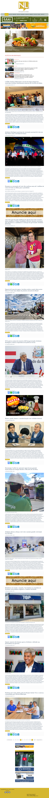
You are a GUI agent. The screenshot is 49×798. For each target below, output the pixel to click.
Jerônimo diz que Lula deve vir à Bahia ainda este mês (25, 61)
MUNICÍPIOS (23, 14)
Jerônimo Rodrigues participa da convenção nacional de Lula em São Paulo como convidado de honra (24, 132)
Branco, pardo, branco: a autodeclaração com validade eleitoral (23, 418)
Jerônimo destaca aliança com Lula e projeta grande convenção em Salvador (23, 532)
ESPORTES (27, 14)
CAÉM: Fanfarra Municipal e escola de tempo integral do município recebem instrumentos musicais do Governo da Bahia (23, 82)
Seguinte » (39, 740)
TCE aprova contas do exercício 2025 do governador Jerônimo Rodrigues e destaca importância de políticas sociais (23, 341)
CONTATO (42, 14)
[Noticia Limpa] (24, 6)
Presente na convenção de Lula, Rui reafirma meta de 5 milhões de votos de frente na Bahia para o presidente (24, 186)
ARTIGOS (18, 14)
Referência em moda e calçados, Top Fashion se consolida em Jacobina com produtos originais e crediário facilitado (23, 588)
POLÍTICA (10, 14)
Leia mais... (7, 123)
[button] (7, 42)
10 (30, 740)
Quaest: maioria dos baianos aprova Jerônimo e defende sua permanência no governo (22, 642)
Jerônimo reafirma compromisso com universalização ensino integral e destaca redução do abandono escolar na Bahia (24, 76)
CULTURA (35, 14)
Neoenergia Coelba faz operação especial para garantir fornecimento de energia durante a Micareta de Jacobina (21, 468)
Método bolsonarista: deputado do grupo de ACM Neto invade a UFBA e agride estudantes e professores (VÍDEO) (25, 69)
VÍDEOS (17, 750)
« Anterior (9, 740)
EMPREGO (31, 14)
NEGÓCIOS (14, 14)
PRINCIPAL (6, 14)
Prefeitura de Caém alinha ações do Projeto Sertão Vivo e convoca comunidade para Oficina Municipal (24, 693)
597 (35, 740)
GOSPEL (38, 14)
